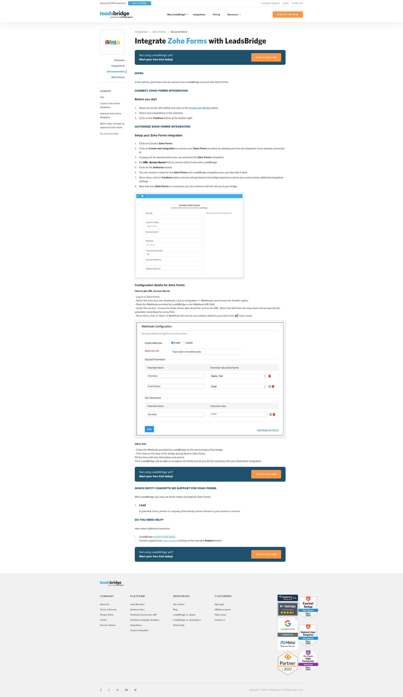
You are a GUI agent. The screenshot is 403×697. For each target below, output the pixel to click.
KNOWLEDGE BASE (164, 537)
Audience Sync (137, 609)
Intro (102, 97)
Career (103, 620)
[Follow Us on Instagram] (109, 690)
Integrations (199, 14)
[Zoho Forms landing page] (112, 42)
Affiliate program (223, 609)
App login (219, 604)
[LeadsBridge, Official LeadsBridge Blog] (116, 14)
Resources (233, 14)
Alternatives (118, 77)
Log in (286, 3)
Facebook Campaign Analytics (144, 620)
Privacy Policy (106, 614)
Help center (220, 614)
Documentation (116, 71)
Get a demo (178, 604)
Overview (119, 60)
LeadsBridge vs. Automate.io (187, 620)
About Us (104, 604)
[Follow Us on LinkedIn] (117, 690)
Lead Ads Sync (137, 604)
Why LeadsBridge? (176, 14)
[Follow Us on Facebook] (101, 690)
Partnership (178, 625)
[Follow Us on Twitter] (135, 690)
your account (170, 540)
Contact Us (297, 3)
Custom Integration (139, 630)
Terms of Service (108, 609)
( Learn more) (243, 316)
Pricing (216, 14)
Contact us (220, 620)
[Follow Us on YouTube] (126, 690)
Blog (175, 609)
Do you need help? (109, 133)
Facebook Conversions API (143, 614)
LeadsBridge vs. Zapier (184, 614)
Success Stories (108, 625)
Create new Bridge (199, 108)
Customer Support (270, 3)
